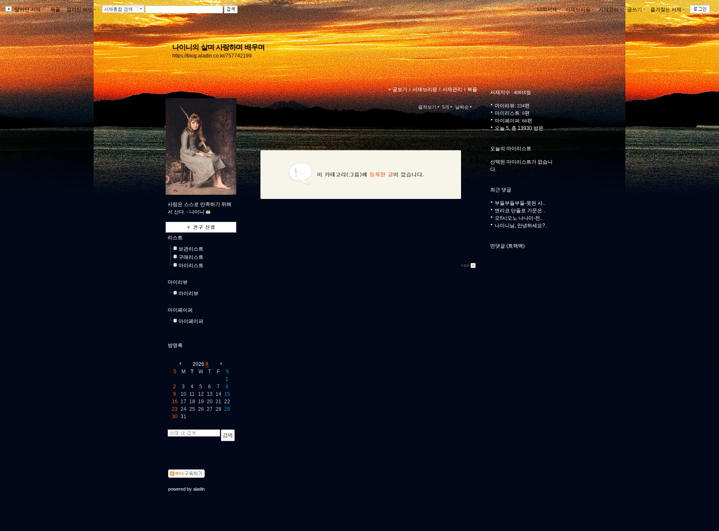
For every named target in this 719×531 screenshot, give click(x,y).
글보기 (399, 89)
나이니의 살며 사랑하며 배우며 (218, 47)
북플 (55, 9)
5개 (445, 106)
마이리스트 (191, 265)
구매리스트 (191, 257)
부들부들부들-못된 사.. (520, 203)
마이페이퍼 (180, 310)
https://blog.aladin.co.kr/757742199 (212, 56)
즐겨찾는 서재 (666, 9)
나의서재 (547, 9)
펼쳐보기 (427, 106)
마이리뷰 (178, 282)
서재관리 (609, 9)
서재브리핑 (577, 9)
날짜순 (462, 106)
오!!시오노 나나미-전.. (519, 218)
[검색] (228, 435)
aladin (199, 488)
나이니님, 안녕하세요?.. (521, 225)
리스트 (175, 238)
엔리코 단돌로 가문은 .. (520, 210)
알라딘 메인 (80, 9)
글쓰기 (634, 9)
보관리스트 (191, 249)
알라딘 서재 (27, 9)
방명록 (175, 345)
